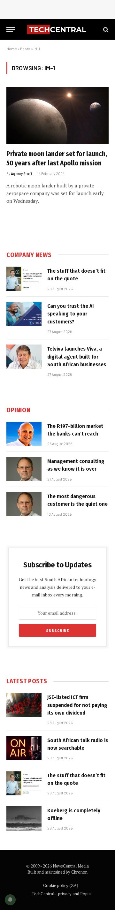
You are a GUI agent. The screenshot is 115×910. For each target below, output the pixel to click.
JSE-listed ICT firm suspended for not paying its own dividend (77, 705)
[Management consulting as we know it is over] (24, 469)
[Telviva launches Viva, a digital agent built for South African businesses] (24, 357)
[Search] (105, 29)
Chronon (79, 872)
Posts (25, 48)
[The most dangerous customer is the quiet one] (24, 504)
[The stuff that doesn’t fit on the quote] (24, 279)
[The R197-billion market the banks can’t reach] (24, 434)
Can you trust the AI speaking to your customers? (70, 314)
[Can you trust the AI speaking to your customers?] (24, 314)
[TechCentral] (57, 29)
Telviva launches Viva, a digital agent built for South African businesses (76, 356)
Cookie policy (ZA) (60, 885)
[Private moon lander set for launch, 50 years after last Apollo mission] (57, 115)
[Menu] (10, 29)
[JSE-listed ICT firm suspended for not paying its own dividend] (24, 705)
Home (11, 48)
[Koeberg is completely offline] (24, 818)
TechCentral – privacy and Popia (61, 894)
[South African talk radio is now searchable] (24, 748)
